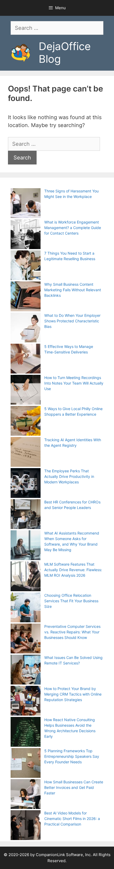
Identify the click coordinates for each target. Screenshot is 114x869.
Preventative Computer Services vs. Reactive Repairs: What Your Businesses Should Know (72, 632)
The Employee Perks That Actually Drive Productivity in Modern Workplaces (69, 476)
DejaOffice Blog (65, 52)
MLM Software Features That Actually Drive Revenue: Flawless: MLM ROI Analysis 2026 (73, 569)
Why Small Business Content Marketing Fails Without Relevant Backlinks (72, 290)
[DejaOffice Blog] (21, 52)
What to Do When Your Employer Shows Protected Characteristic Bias (72, 321)
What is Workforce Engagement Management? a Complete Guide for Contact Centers (72, 227)
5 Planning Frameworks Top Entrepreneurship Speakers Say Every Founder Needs (71, 756)
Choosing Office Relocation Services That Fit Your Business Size (71, 601)
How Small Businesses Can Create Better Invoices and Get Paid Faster (73, 787)
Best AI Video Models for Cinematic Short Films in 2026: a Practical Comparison (72, 818)
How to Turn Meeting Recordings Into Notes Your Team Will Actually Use (73, 383)
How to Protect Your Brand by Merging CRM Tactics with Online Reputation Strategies (73, 694)
